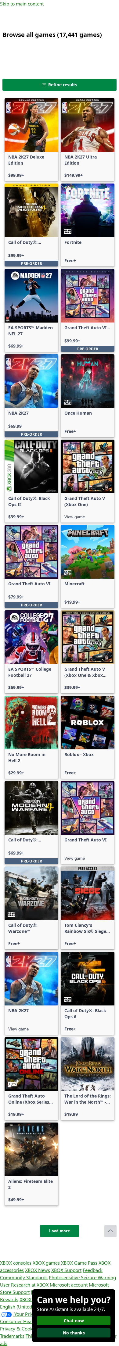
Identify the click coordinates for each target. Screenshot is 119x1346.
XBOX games (46, 1262)
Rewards (9, 1299)
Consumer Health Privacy (26, 1321)
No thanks (74, 1333)
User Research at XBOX (25, 1284)
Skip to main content (22, 3)
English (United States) (24, 1306)
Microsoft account (69, 1284)
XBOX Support (66, 1270)
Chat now (74, 1320)
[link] (31, 139)
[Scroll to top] (110, 1231)
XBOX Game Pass (79, 1262)
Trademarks (12, 1336)
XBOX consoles (15, 1262)
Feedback (93, 1270)
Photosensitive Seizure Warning (82, 1277)
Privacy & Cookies (19, 1328)
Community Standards (24, 1277)
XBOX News (37, 1270)
